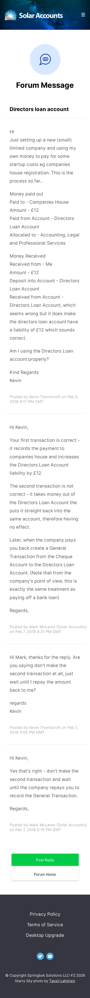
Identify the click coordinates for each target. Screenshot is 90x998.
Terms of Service (45, 924)
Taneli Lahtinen (62, 981)
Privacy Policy (45, 914)
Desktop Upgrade (45, 935)
